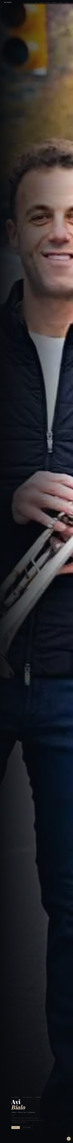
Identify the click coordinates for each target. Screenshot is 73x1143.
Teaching (54, 2)
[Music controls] (69, 1139)
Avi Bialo (8, 2)
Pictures (47, 2)
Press (60, 2)
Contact (67, 2)
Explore (16, 1127)
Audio (40, 2)
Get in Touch (26, 1127)
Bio (36, 2)
